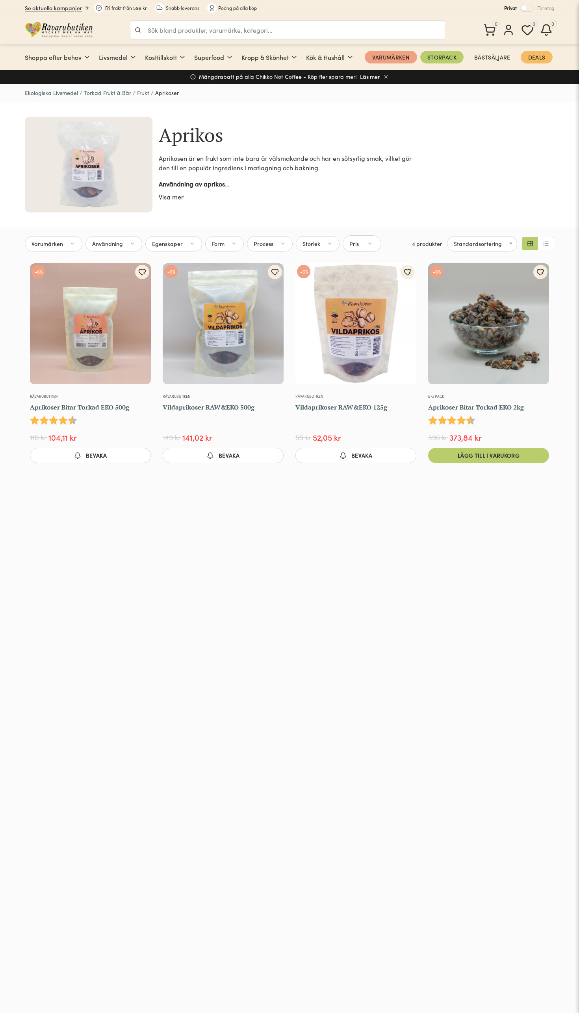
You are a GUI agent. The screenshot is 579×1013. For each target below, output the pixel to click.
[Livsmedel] (133, 57)
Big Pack (436, 396)
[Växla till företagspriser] (527, 8)
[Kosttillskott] (182, 57)
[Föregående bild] (41, 327)
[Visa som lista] (546, 243)
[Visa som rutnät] (530, 243)
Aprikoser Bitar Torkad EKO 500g (79, 407)
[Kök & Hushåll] (350, 57)
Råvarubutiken (44, 396)
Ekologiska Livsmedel (51, 93)
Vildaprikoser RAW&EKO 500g (208, 407)
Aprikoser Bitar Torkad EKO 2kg (476, 407)
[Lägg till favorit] (142, 272)
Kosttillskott (161, 57)
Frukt (143, 93)
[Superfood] (230, 57)
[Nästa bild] (140, 327)
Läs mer (370, 76)
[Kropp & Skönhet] (294, 57)
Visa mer (171, 196)
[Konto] (508, 30)
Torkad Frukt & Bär (107, 93)
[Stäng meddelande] (386, 77)
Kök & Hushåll (325, 57)
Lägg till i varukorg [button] (489, 455)
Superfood (209, 57)
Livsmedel (113, 57)
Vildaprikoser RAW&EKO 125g (341, 407)
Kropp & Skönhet (265, 57)
